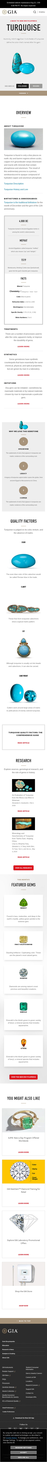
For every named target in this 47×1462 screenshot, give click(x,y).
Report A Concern (32, 1385)
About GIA (5, 1357)
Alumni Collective (8, 1391)
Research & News (8, 1349)
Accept (23, 1452)
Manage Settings (23, 1447)
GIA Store (5, 1375)
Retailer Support (7, 1371)
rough (36, 86)
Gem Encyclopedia (8, 1341)
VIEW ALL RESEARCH (23, 868)
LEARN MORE (23, 346)
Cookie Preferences (9, 1412)
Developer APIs (31, 1397)
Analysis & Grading (8, 1353)
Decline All (23, 1457)
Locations (29, 1381)
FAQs (4, 1379)
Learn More (23, 1152)
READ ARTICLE (23, 743)
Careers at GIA (31, 1377)
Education (5, 1345)
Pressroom (6, 1383)
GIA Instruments (7, 1367)
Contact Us (29, 1393)
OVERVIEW (22, 93)
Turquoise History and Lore (16, 189)
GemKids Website (8, 1387)
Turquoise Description (14, 184)
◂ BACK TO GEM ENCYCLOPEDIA (23, 21)
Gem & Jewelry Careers (34, 1373)
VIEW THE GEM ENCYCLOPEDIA (23, 1077)
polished (22, 86)
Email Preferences (8, 1408)
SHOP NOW (23, 1305)
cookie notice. (11, 1438)
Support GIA (30, 1389)
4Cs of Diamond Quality (10, 1401)
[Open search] (34, 12)
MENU (42, 12)
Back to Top (25, 1321)
